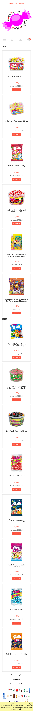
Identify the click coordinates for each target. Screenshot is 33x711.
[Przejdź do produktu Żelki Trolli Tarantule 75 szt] (16, 418)
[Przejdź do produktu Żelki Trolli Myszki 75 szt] (16, 63)
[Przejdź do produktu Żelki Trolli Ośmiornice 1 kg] (16, 641)
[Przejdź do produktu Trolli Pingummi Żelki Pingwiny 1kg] (16, 552)
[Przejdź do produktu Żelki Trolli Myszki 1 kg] (16, 153)
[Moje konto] (20, 40)
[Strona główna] (16, 20)
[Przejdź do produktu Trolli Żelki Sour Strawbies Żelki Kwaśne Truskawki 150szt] (16, 374)
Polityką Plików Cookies (12, 705)
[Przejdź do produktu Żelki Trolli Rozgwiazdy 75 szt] (16, 108)
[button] (4, 40)
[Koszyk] (29, 40)
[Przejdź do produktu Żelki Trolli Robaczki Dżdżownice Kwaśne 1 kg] (16, 507)
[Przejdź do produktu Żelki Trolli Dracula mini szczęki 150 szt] (16, 197)
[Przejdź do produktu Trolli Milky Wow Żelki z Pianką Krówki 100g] (16, 331)
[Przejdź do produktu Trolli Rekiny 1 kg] (16, 597)
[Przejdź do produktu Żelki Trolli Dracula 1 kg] (16, 463)
